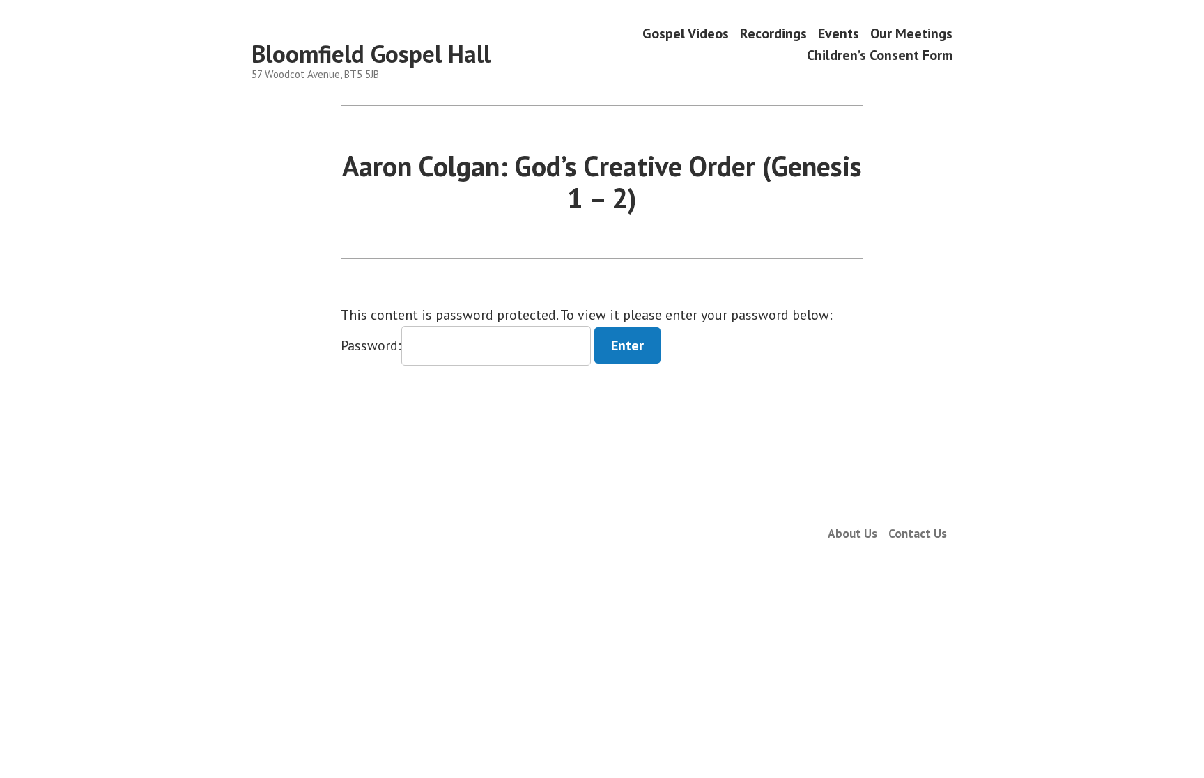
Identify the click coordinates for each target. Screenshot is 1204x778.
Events (838, 33)
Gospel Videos (685, 33)
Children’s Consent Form (879, 55)
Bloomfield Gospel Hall (371, 54)
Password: (371, 345)
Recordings (773, 33)
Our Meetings (911, 33)
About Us (852, 533)
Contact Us (917, 533)
